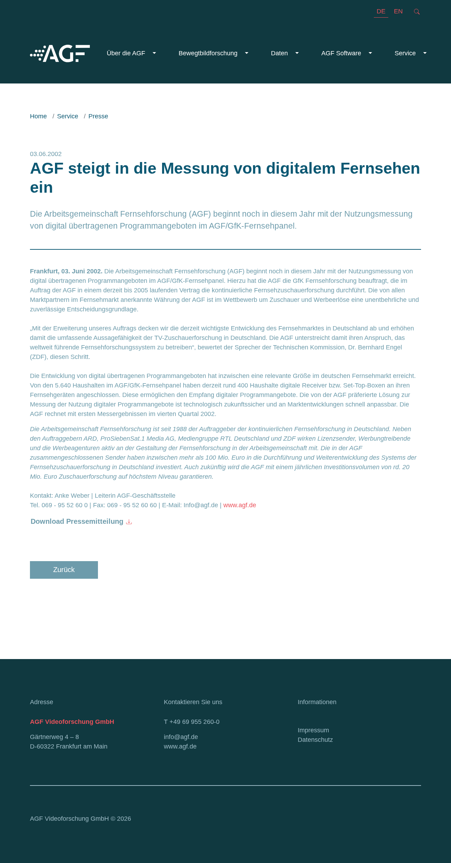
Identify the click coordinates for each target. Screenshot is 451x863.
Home (38, 116)
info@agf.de (181, 736)
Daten (280, 53)
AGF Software (342, 53)
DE (381, 11)
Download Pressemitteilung (77, 521)
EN (398, 11)
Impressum (313, 730)
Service (406, 53)
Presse (98, 116)
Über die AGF (127, 53)
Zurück (64, 569)
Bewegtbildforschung (209, 53)
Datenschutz (315, 739)
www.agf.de (239, 505)
